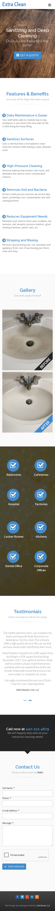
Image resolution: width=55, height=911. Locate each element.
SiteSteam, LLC (43, 905)
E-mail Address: (10, 810)
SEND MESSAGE (15, 866)
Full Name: (8, 788)
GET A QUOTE (29, 55)
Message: (8, 823)
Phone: (6, 798)
